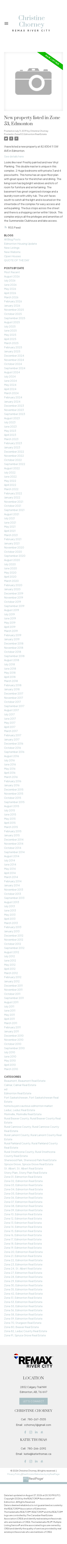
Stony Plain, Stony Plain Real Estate (25, 1172)
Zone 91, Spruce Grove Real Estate (25, 1335)
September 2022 (14, 464)
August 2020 (12, 560)
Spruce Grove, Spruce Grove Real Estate (28, 1164)
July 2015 (9, 810)
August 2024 (12, 372)
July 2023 (9, 422)
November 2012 (13, 939)
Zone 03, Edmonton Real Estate (23, 1185)
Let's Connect (33, 1401)
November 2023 (14, 410)
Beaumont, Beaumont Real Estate (25, 1080)
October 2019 (12, 601)
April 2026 (10, 293)
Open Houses (12, 256)
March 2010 (11, 1069)
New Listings (12, 247)
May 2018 (10, 672)
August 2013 (11, 902)
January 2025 (12, 351)
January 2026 (12, 305)
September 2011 (14, 998)
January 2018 (12, 689)
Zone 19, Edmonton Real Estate (23, 1247)
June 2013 (10, 910)
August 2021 (11, 514)
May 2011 (9, 1014)
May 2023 (10, 430)
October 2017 (12, 701)
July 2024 (10, 376)
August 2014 (11, 856)
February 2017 (12, 735)
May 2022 (10, 480)
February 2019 (12, 635)
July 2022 (10, 472)
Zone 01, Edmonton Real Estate (23, 1176)
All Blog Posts (12, 239)
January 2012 (12, 981)
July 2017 (9, 714)
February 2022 (13, 493)
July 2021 (9, 518)
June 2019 (10, 618)
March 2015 (11, 827)
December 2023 (14, 405)
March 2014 (11, 877)
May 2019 (9, 622)
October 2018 (12, 651)
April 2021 (10, 530)
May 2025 (10, 334)
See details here (14, 156)
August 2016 (11, 756)
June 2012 (10, 960)
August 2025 (12, 322)
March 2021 (11, 535)
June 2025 (10, 330)
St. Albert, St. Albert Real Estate (23, 1168)
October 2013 (12, 893)
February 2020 (13, 585)
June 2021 (10, 522)
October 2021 (12, 505)
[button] (33, 1401)
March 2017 (11, 731)
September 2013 (14, 898)
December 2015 (13, 789)
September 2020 (14, 555)
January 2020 (12, 589)
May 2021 (10, 526)
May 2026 (10, 288)
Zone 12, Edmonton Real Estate (23, 1218)
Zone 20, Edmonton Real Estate (23, 1252)
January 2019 (12, 639)
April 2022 (10, 485)
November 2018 (13, 647)
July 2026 (9, 280)
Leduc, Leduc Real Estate (19, 1110)
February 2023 (13, 443)
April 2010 (10, 1064)
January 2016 (12, 785)
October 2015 (12, 797)
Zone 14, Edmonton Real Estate (23, 1226)
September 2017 (14, 706)
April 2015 (10, 822)
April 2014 (10, 873)
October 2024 (13, 364)
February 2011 (12, 1027)
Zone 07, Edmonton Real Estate (23, 1202)
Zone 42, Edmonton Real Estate (23, 1293)
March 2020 (11, 581)
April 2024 (10, 389)
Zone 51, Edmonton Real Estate (23, 1297)
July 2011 (9, 1006)
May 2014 (10, 868)
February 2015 (12, 831)
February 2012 (12, 977)
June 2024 (10, 380)
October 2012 (12, 944)
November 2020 (14, 547)
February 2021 (12, 539)
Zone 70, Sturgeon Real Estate (22, 1322)
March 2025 (11, 343)
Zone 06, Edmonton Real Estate (23, 1197)
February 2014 (13, 881)
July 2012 (9, 956)
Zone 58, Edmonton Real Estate (23, 1314)
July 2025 (10, 326)
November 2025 (14, 309)
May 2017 (9, 722)
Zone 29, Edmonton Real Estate (23, 1281)
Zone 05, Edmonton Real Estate (23, 1193)
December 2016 (13, 743)
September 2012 (14, 948)
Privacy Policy (14, 1474)
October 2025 (13, 314)
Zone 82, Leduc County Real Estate (25, 1331)
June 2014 (10, 864)
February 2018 (12, 685)
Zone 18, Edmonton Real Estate (23, 1243)
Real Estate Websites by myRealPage (41, 1474)
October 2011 (12, 994)
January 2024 (12, 401)
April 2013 (9, 918)
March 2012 (11, 973)
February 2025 (13, 347)
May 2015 (10, 818)
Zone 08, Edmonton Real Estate (23, 1206)
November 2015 (13, 793)
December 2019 (13, 593)
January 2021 (12, 543)
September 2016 (14, 752)
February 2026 (13, 301)
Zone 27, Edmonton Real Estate (23, 1272)
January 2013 (12, 931)
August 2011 (11, 1002)
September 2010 (14, 1048)
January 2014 (12, 885)
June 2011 (9, 1010)
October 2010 (12, 1044)
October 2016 (12, 747)
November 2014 (13, 843)
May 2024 (10, 384)
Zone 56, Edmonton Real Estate (23, 1310)
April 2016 (9, 772)
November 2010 (13, 1039)
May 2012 (10, 964)
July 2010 (9, 1052)
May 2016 (9, 768)
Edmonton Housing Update (20, 243)
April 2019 (9, 626)
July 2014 (9, 860)
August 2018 (11, 660)
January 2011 (11, 1031)
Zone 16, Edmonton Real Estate (23, 1235)
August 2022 (12, 468)
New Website (12, 252)
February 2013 (12, 927)
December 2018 (13, 643)
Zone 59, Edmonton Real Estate (23, 1318)
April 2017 (9, 727)
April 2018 (10, 677)
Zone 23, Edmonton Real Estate (23, 1264)
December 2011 (13, 985)
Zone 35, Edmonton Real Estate (23, 1289)
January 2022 (12, 497)
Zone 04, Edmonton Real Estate (23, 1189)
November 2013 (13, 889)
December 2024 (14, 355)
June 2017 (10, 718)
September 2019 (14, 606)
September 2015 (14, 802)
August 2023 (12, 418)
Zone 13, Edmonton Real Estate (23, 1222)
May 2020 (10, 572)
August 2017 (11, 710)
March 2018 (11, 681)
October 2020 (13, 551)
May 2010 (10, 1060)
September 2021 (14, 510)
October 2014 (12, 848)
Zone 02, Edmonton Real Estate (23, 1181)
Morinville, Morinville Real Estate (23, 1114)
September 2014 (14, 852)
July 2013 (9, 906)
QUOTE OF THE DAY (16, 260)
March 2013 (11, 923)
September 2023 (14, 414)
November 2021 (13, 501)
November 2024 (14, 360)
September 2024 (14, 368)
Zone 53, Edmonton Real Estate (30, 134)
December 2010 (14, 1035)
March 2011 (10, 1023)
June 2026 (10, 284)
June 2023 (10, 426)
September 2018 (14, 656)
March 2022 (11, 489)
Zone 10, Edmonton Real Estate (23, 1214)
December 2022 (14, 451)
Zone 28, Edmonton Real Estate (23, 1276)
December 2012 (13, 935)
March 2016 (11, 777)
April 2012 (10, 968)
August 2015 (11, 806)
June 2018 (10, 668)
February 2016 (12, 781)
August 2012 (11, 952)
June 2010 (10, 1056)
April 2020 (10, 576)
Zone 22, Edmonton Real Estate (23, 1260)
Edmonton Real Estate (17, 1093)
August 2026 (12, 276)
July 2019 (9, 614)
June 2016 (10, 764)
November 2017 (13, 697)
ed (5, 1089)
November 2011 (13, 989)
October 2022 (13, 460)
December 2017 (13, 693)
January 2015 (12, 835)
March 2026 (11, 297)
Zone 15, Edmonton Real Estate (23, 1231)
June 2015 (10, 814)
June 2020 (10, 568)
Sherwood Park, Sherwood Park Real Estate (30, 1160)
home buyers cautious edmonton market (28, 1106)
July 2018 (9, 664)
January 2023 (12, 447)
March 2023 (11, 439)
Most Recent (12, 272)
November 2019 (13, 597)
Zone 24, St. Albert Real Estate (23, 1268)
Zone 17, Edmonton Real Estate (23, 1239)
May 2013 (9, 914)
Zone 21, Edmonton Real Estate (23, 1256)
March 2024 (11, 393)
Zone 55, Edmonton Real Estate (23, 1306)
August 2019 (11, 610)
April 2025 (10, 339)
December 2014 (14, 839)
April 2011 (9, 1018)
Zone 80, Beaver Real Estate (21, 1327)
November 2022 (14, 455)
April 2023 (10, 434)
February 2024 (13, 397)
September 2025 (14, 318)
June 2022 (10, 476)
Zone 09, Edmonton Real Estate (23, 1210)
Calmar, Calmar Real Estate (20, 1085)
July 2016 (9, 760)
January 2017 (12, 739)
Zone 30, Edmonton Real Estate (23, 1285)
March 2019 (11, 631)
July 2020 (10, 564)
